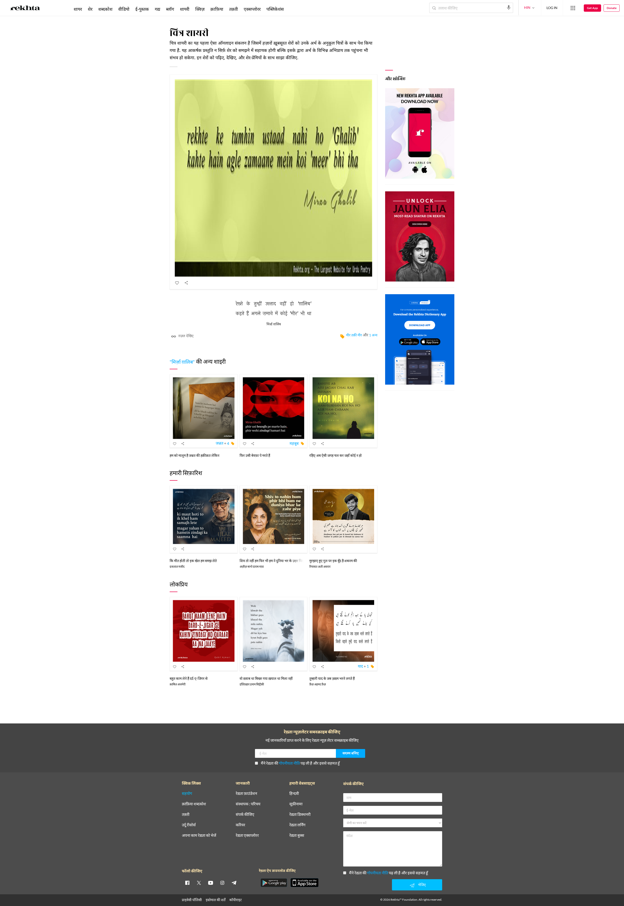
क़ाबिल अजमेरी (177, 684)
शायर (78, 9)
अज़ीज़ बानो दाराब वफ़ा (252, 566)
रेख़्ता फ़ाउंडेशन (246, 793)
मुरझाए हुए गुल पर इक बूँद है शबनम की (333, 561)
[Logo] (25, 9)
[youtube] (210, 883)
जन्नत (219, 443)
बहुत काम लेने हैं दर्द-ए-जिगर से (188, 678)
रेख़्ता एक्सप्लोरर (247, 835)
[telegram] (234, 883)
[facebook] (187, 883)
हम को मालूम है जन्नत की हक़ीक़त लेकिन (194, 455)
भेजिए (422, 885)
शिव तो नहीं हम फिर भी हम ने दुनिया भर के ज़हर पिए (272, 561)
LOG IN (551, 8)
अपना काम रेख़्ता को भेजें (199, 835)
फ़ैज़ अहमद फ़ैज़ (317, 684)
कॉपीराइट (235, 900)
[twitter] (199, 883)
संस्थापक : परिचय (248, 804)
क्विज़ (200, 9)
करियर (240, 825)
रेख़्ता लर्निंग (297, 825)
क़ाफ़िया (216, 9)
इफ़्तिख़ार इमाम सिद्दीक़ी (252, 684)
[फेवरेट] (177, 282)
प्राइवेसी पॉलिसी (192, 900)
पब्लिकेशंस (275, 9)
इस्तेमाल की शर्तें (215, 900)
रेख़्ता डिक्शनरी (300, 814)
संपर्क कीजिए (245, 814)
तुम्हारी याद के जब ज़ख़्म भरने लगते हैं (332, 678)
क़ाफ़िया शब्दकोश (194, 804)
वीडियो (123, 9)
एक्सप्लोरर (252, 9)
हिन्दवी (294, 793)
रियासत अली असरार (320, 566)
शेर (90, 9)
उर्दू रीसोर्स (189, 825)
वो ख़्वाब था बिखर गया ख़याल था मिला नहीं (266, 678)
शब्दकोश (105, 9)
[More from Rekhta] (572, 8)
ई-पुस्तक (142, 9)
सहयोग (187, 793)
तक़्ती (233, 9)
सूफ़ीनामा (295, 804)
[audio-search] (509, 7)
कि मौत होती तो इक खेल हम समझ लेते (193, 561)
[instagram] (222, 883)
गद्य (157, 9)
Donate (611, 8)
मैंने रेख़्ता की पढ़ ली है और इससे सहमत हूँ (300, 763)
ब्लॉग (170, 9)
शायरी (184, 9)
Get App (592, 8)
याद (360, 666)
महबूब (294, 443)
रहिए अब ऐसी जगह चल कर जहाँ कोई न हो (335, 455)
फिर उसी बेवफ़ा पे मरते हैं (255, 455)
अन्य (293, 9)
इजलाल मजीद (177, 566)
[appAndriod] (274, 882)
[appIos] (304, 882)
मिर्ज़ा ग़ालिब (273, 324)
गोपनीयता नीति (289, 763)
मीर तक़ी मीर (354, 335)
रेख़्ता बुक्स (296, 835)
